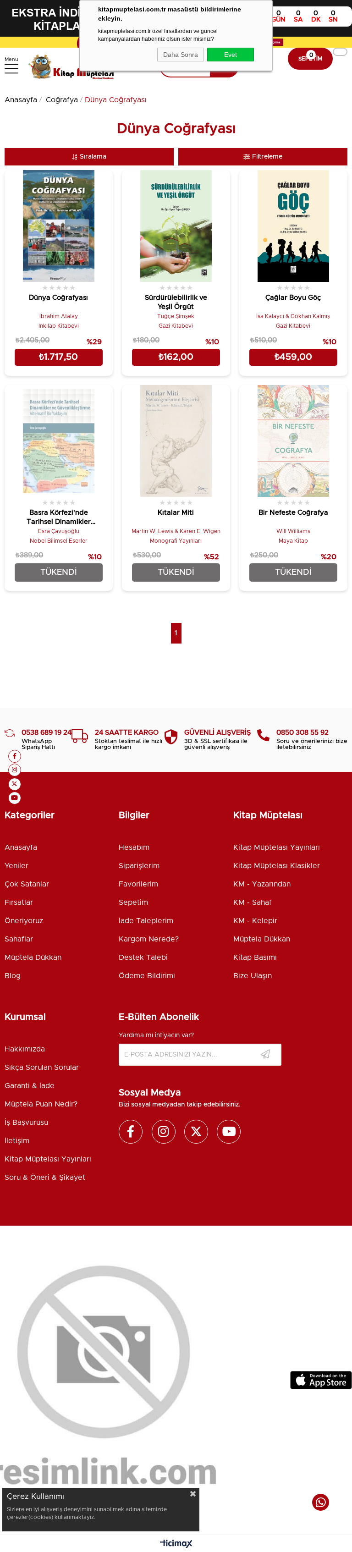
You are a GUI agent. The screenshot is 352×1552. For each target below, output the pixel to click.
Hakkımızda (25, 1049)
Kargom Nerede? (149, 939)
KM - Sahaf (252, 902)
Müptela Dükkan (33, 957)
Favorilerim (138, 884)
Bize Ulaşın (252, 976)
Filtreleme (267, 157)
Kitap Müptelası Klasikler (276, 866)
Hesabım (134, 847)
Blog (13, 976)
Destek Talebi (143, 957)
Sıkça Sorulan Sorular (42, 1067)
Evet (230, 54)
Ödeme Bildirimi (147, 976)
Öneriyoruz (24, 921)
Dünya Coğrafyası (58, 297)
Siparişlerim (139, 866)
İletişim (17, 1141)
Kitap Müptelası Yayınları (276, 847)
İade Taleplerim (146, 921)
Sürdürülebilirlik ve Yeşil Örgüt (176, 302)
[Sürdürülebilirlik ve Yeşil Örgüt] (176, 226)
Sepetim (133, 902)
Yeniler (16, 866)
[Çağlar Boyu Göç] (293, 226)
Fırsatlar (19, 902)
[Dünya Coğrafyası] (58, 226)
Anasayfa (21, 847)
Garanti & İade (30, 1086)
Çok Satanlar (27, 884)
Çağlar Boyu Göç (293, 297)
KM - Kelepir (255, 921)
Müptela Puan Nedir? (41, 1104)
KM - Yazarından (262, 884)
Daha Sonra (180, 54)
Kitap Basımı (255, 957)
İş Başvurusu (26, 1122)
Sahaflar (19, 939)
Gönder (265, 1055)
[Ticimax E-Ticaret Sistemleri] (176, 1545)
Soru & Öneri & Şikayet (45, 1177)
